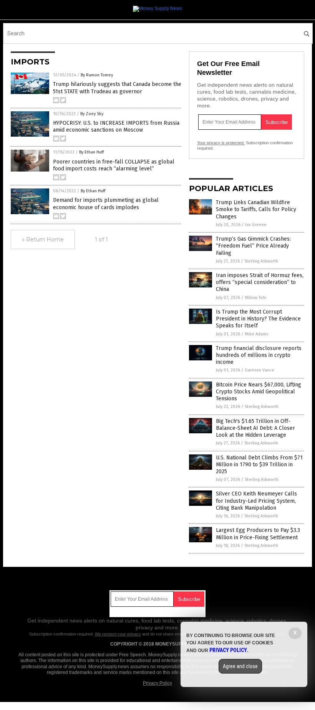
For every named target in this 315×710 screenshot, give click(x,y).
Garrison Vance (259, 370)
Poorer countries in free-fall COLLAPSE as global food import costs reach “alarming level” (113, 165)
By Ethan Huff (91, 152)
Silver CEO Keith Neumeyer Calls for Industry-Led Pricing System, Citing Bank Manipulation (256, 500)
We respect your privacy (118, 634)
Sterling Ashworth (261, 261)
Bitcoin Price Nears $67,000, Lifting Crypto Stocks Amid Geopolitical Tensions (258, 391)
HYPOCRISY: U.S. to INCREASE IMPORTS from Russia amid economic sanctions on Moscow (116, 126)
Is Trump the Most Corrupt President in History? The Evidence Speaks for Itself (258, 319)
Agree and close (240, 666)
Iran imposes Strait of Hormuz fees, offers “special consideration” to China (259, 282)
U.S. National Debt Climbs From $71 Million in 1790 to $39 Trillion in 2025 (259, 464)
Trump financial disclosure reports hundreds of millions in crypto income (259, 355)
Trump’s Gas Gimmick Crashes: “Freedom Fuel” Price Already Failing (253, 246)
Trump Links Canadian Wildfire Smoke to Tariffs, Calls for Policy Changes (256, 209)
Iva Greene (256, 224)
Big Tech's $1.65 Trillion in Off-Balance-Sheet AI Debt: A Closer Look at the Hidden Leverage (255, 428)
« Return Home (43, 239)
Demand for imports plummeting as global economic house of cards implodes (106, 203)
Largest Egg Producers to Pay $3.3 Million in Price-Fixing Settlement (258, 533)
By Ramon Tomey (97, 75)
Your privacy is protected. (221, 142)
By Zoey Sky (91, 113)
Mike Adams (256, 334)
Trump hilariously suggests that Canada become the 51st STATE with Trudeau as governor (117, 87)
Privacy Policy (157, 683)
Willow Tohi (255, 297)
